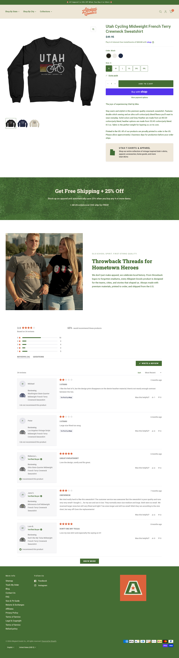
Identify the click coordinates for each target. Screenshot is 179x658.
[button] (39, 337)
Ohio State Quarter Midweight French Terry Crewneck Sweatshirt (40, 470)
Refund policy (11, 629)
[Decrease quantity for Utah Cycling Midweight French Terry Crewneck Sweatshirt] (108, 83)
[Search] (160, 12)
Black (109, 56)
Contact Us (10, 593)
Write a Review (150, 364)
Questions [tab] (38, 357)
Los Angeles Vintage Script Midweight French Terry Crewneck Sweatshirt (39, 433)
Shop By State (11, 11)
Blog (8, 589)
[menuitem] (13, 12)
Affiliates (9, 609)
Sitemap (9, 581)
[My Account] (165, 12)
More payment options (139, 97)
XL (129, 68)
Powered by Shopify (49, 641)
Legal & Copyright (13, 621)
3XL (144, 68)
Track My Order (12, 585)
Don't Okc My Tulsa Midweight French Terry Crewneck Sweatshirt (40, 541)
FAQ (7, 597)
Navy (121, 56)
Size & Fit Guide (13, 601)
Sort (139, 373)
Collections (45, 11)
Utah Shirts (123, 157)
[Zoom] (93, 29)
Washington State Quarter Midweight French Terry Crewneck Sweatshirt (38, 397)
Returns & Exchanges (15, 605)
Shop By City (28, 11)
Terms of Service (13, 617)
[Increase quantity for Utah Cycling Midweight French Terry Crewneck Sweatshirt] (115, 83)
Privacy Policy (12, 613)
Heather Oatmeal (115, 56)
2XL (136, 68)
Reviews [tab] (23, 357)
